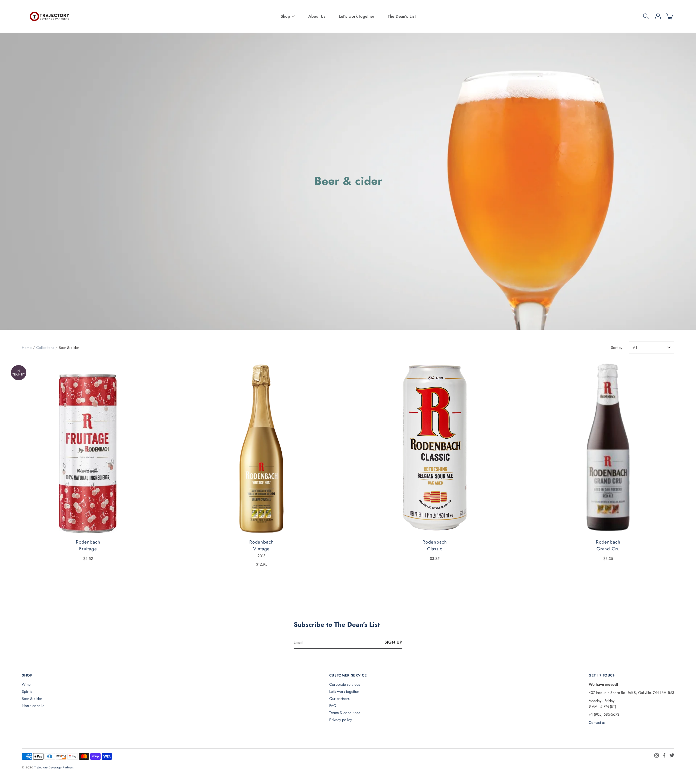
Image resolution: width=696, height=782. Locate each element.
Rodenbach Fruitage (88, 545)
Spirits (27, 691)
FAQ (332, 705)
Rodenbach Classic (434, 545)
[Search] (646, 16)
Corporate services (344, 684)
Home (27, 347)
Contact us (597, 722)
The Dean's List (402, 16)
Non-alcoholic (33, 705)
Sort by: (617, 347)
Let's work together (356, 16)
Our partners (339, 698)
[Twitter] (671, 755)
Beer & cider (32, 698)
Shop (285, 16)
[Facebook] (664, 755)
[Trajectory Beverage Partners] (49, 16)
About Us (316, 16)
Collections (45, 347)
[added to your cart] (670, 16)
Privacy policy (340, 719)
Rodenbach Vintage (261, 545)
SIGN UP (393, 642)
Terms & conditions (344, 712)
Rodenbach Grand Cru (608, 545)
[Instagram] (656, 755)
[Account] (658, 16)
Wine (26, 684)
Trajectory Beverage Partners (54, 767)
